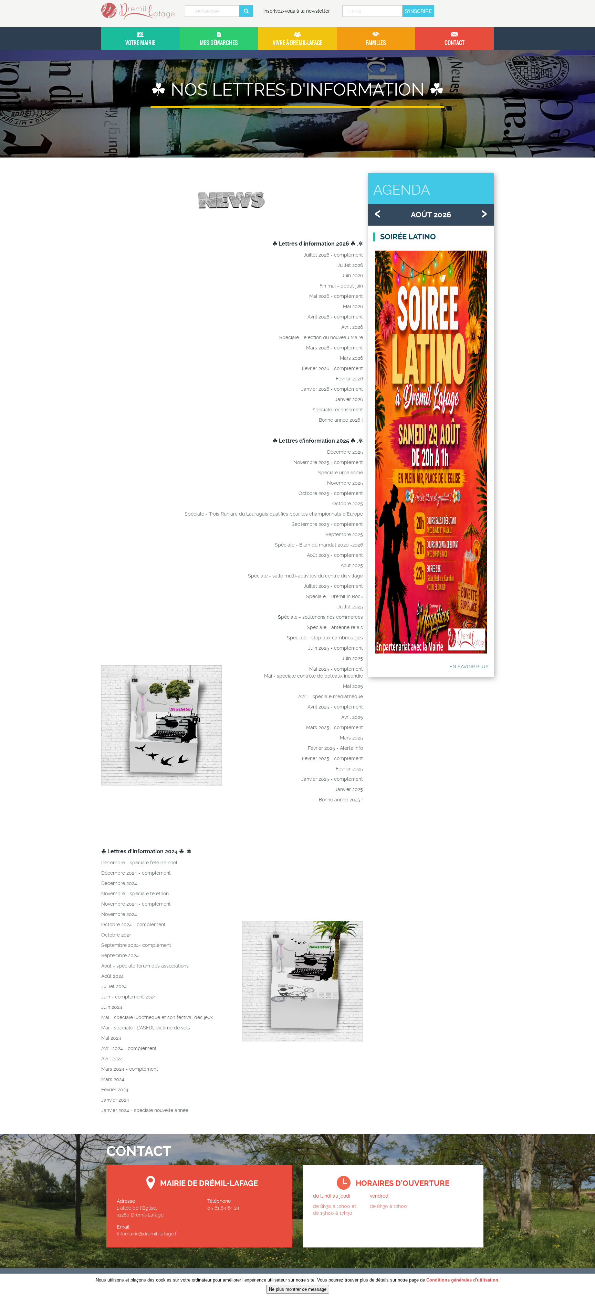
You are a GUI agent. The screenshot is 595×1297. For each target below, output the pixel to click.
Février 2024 (114, 1089)
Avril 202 (110, 1058)
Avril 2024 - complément (129, 1048)
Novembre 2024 (119, 914)
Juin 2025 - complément (335, 648)
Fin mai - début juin (341, 286)
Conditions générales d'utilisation (462, 1280)
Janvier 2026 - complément (332, 389)
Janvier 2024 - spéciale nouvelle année (144, 1110)
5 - (336, 748)
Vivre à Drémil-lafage (297, 43)
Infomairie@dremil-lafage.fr (147, 1233)
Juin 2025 (352, 658)
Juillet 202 (112, 986)
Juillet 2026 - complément (333, 255)
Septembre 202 (118, 945)
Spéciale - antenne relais (335, 627)
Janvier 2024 (115, 1100)
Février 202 (320, 748)
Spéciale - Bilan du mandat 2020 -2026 (319, 545)
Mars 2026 (351, 358)
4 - (125, 1069)
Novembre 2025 (345, 483)
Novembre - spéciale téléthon (135, 893)
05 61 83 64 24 (223, 1208)
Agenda (401, 190)
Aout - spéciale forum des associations (145, 966)
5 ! (360, 799)
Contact (454, 43)
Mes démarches (219, 43)
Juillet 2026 (350, 265)
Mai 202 (109, 1038)
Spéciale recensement (337, 409)
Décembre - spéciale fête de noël (139, 862)
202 (353, 799)
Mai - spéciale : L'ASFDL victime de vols (145, 1027)
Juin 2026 (352, 275)
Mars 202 (111, 1069)
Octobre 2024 (116, 935)
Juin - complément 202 (127, 996)
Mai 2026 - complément (336, 296)
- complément (346, 727)
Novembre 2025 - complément (328, 462)
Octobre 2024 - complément (133, 924)
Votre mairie (140, 43)
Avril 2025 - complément (335, 707)
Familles (376, 43)
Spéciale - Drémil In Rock (334, 596)
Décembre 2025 (345, 452)
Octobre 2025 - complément (331, 493)
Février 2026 (349, 378)
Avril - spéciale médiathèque (330, 696)
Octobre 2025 (347, 503)
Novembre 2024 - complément (136, 904)
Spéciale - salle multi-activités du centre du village (305, 576)
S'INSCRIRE (418, 11)
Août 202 (111, 976)
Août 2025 (352, 565)
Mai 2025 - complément (336, 669)
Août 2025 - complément (335, 555)
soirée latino (408, 237)
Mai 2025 (353, 686)
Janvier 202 (313, 779)
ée (346, 799)
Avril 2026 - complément (335, 317)
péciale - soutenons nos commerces (322, 617)
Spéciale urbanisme (340, 472)
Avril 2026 (352, 327)
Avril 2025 (352, 717)
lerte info (353, 748)
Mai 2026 (353, 306)
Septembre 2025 (344, 534)
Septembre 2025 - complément (327, 524)
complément (348, 758)
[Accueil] (140, 11)
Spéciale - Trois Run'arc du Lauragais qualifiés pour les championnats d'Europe (274, 514)
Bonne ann (331, 799)
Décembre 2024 (119, 873)
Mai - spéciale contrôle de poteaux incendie (313, 676)
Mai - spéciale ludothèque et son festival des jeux (157, 1017)
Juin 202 (110, 1007)
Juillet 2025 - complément (333, 586)
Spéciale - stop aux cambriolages (325, 637)
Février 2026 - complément (332, 368)
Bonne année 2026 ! (341, 420)
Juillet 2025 (350, 606)
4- (139, 945)
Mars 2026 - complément (334, 347)
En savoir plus (469, 666)
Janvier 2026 (349, 399)
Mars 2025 (317, 727)
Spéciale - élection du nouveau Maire (321, 337)
